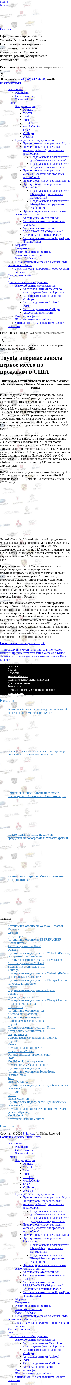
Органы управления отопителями (44, 211)
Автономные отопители (30, 214)
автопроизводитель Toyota (28, 643)
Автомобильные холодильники (35, 285)
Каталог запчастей (19, 275)
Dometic (28, 109)
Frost (26, 116)
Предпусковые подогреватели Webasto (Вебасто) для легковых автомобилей (43, 150)
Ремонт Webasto (25, 258)
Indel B (27, 119)
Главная (13, 666)
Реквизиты (22, 92)
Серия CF (14, 1024)
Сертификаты (24, 96)
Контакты (14, 326)
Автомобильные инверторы (33, 251)
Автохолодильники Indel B (25, 1047)
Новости (5, 643)
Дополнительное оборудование (28, 282)
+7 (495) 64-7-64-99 (33, 79)
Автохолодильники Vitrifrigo (41, 309)
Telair (26, 129)
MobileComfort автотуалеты (25, 1061)
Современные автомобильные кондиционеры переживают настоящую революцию (37, 752)
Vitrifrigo (28, 133)
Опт (10, 278)
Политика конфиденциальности (28, 679)
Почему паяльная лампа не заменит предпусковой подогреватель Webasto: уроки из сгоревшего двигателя (38, 836)
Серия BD (14, 986)
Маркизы (21, 245)
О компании (15, 89)
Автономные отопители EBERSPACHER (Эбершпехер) (43, 229)
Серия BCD (15, 1007)
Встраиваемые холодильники (27, 1020)
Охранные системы (20, 997)
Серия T (13, 993)
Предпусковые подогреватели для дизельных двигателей (49, 165)
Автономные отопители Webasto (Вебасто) (35, 926)
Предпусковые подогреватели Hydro (46, 143)
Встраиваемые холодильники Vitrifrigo (32, 1037)
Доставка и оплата (19, 683)
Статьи (12, 669)
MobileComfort (32, 126)
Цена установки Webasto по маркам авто (41, 261)
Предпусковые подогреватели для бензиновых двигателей (49, 158)
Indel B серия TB (18, 1098)
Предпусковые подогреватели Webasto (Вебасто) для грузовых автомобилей (43, 174)
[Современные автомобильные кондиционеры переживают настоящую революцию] (22, 772)
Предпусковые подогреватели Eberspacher (35, 959)
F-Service (6, 29)
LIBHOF (28, 123)
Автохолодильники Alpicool (41, 302)
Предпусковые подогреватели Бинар (46, 180)
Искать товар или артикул (17, 67)
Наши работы (24, 99)
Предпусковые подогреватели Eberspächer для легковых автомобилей (49, 194)
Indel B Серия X (18, 1081)
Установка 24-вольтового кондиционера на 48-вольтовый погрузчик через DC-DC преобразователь (38, 711)
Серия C (13, 1041)
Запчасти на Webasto (28, 255)
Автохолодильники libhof (24, 946)
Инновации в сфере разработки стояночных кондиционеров (36, 878)
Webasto (28, 136)
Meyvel (27, 113)
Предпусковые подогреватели (34, 140)
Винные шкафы (25, 316)
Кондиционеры (25, 106)
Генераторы (22, 248)
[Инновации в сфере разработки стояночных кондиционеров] (22, 897)
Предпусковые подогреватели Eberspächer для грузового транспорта (49, 204)
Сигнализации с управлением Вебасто (40, 322)
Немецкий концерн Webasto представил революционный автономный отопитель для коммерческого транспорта (37, 794)
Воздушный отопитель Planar (42, 234)
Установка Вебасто (20, 265)
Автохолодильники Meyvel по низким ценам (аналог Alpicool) (43, 290)
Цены (11, 102)
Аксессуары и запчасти (38, 312)
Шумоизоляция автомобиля (33, 319)
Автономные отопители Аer (41, 217)
